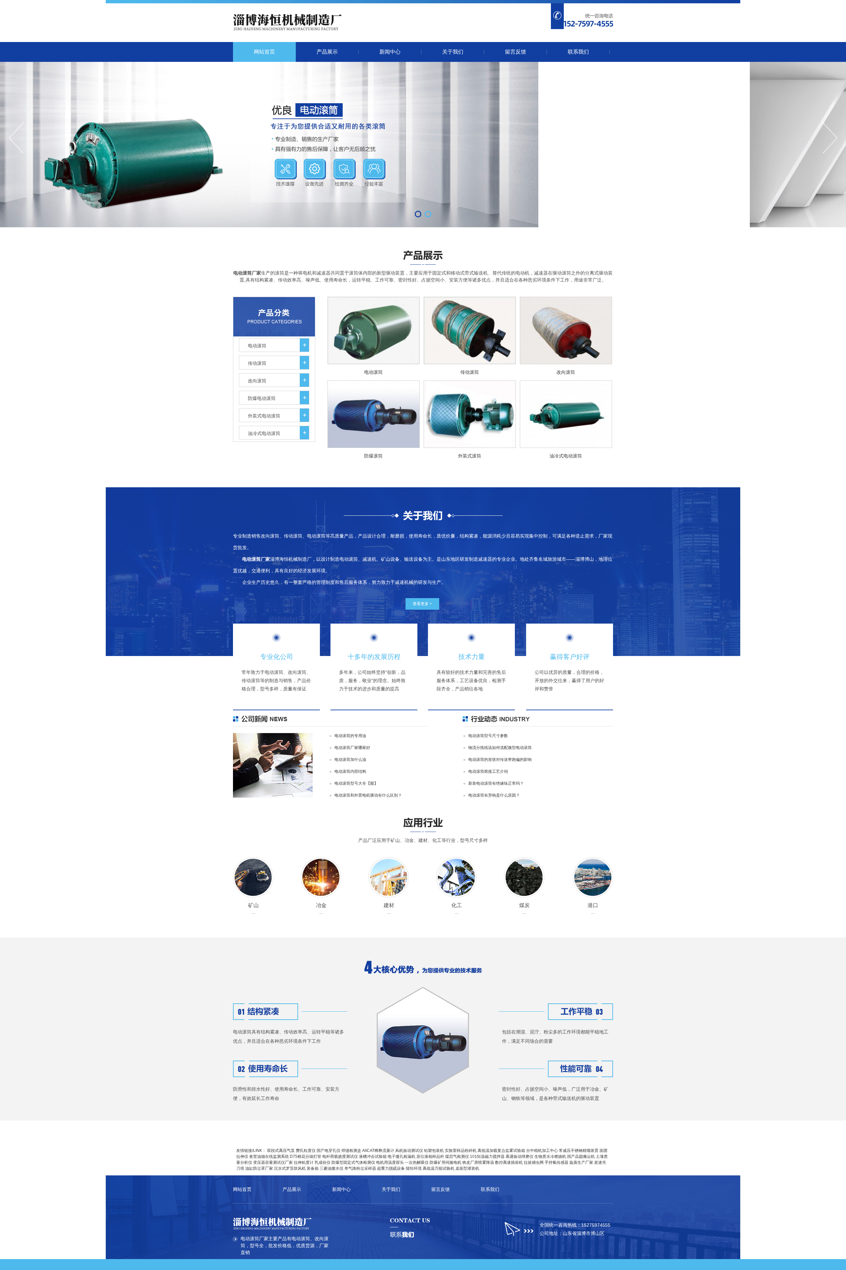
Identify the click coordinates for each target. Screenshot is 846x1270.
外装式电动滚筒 (264, 415)
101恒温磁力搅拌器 (487, 1156)
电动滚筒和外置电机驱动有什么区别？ (368, 795)
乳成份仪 (322, 1162)
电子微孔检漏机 (401, 1156)
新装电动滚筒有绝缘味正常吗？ (496, 783)
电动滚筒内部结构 (350, 771)
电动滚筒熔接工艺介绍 (488, 771)
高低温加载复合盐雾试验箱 (501, 1150)
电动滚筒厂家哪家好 (352, 747)
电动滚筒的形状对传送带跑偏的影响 (500, 759)
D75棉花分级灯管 (305, 1156)
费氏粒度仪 (306, 1150)
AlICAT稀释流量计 (378, 1150)
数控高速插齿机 (509, 1162)
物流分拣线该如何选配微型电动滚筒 (500, 747)
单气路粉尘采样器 (360, 1168)
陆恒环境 (414, 1168)
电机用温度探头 (390, 1162)
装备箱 (313, 1168)
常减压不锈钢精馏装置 (578, 1150)
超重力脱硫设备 (391, 1168)
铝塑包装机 (434, 1150)
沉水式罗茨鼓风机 (290, 1168)
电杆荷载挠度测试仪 (340, 1156)
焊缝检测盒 (351, 1150)
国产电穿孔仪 (328, 1150)
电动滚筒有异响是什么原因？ (494, 795)
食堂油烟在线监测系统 (269, 1156)
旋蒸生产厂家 (581, 1162)
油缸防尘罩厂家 (259, 1168)
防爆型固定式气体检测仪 (353, 1162)
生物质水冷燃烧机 (550, 1156)
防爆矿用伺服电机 (445, 1162)
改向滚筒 (257, 380)
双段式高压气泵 (281, 1150)
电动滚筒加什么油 (350, 759)
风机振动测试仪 (409, 1150)
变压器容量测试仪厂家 (273, 1162)
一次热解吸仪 (417, 1162)
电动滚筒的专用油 (350, 735)
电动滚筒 (257, 345)
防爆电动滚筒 (262, 398)
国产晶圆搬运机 (581, 1156)
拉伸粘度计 (304, 1162)
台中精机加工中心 (542, 1150)
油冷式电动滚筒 (264, 433)
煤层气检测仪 (457, 1156)
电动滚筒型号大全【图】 (356, 783)
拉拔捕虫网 (534, 1162)
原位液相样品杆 (430, 1156)
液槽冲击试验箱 (373, 1156)
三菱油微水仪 (331, 1168)
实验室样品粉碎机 (461, 1150)
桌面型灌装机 (467, 1168)
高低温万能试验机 (438, 1168)
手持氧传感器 (556, 1162)
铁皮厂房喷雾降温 (478, 1162)
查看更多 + (422, 603)
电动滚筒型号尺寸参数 (488, 735)
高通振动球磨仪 (519, 1156)
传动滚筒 (257, 363)
